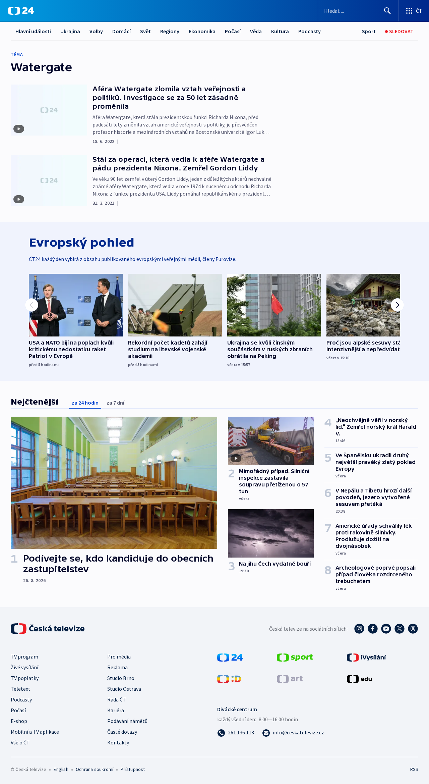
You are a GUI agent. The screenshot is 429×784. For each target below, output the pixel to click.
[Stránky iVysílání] (366, 657)
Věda (256, 31)
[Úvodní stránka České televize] (48, 628)
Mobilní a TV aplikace (35, 731)
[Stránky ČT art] (290, 678)
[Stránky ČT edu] (359, 678)
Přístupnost (133, 769)
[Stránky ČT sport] (295, 657)
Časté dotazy (122, 731)
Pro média (119, 656)
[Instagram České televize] (359, 628)
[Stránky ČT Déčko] (229, 678)
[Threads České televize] (413, 628)
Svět (145, 31)
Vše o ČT (20, 742)
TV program (24, 656)
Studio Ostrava (124, 688)
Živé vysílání (24, 667)
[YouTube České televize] (386, 628)
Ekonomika (202, 31)
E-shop (19, 721)
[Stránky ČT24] (230, 657)
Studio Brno (120, 678)
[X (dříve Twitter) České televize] (399, 628)
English (61, 769)
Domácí (121, 31)
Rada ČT (116, 699)
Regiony (169, 31)
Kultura (280, 31)
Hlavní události (33, 31)
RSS (414, 769)
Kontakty (118, 742)
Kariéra (115, 710)
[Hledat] (387, 10)
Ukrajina (70, 31)
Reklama (117, 667)
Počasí (233, 31)
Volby (96, 31)
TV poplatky (25, 678)
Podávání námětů (127, 721)
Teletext (20, 688)
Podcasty (309, 31)
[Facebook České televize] (372, 628)
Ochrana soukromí (94, 769)
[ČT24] (21, 11)
